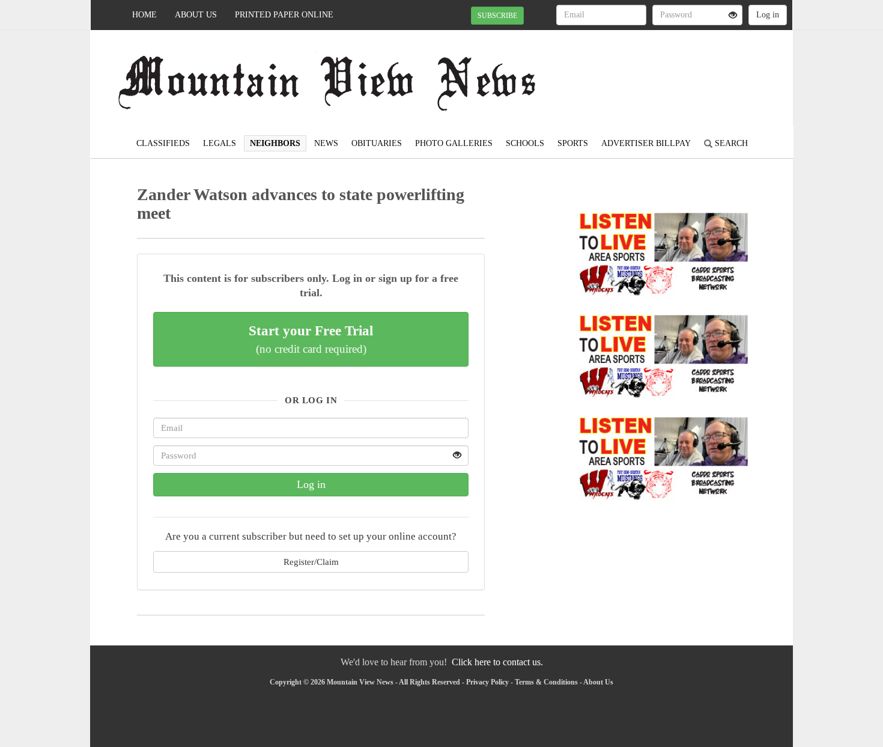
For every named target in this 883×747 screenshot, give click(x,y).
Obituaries (376, 143)
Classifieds (163, 143)
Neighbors (275, 143)
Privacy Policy (487, 682)
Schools (525, 143)
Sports (572, 143)
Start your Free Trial (311, 339)
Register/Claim (311, 561)
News (326, 143)
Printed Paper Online (284, 14)
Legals (219, 143)
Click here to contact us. (497, 662)
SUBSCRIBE (497, 15)
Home (144, 14)
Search (730, 143)
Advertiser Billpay (646, 143)
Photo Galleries (454, 143)
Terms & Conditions (546, 682)
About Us (196, 14)
